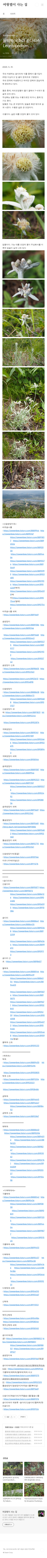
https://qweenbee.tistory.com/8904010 (21, 1291)
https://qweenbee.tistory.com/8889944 (21, 530)
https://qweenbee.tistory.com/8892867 (21, 1116)
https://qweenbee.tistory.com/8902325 (24, 1382)
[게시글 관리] (14, 1417)
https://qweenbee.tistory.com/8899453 (21, 1247)
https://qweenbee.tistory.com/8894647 (21, 1103)
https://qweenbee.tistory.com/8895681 (21, 823)
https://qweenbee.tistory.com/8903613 (20, 678)
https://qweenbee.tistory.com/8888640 (21, 1130)
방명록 (12, 14)
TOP (42, 1550)
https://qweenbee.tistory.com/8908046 (21, 1321)
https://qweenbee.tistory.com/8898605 (21, 668)
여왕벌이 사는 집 (15, 4)
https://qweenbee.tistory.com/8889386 (21, 625)
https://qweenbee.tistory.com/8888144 (21, 971)
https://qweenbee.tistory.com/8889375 (21, 1375)
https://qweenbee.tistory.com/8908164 (21, 759)
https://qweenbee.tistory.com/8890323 (21, 779)
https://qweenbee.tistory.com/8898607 (24, 961)
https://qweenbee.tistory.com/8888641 (21, 921)
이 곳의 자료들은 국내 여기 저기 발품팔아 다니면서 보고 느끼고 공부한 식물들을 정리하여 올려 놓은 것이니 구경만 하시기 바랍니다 (18, 1517)
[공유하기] (11, 1417)
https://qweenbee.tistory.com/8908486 (21, 1089)
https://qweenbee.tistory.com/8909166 (21, 857)
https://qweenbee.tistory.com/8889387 (21, 769)
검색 (37, 5)
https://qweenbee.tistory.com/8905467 (21, 1295)
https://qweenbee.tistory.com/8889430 (21, 1062)
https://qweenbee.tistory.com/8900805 (21, 1072)
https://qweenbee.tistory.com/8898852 (24, 1338)
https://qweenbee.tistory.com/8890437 (21, 1257)
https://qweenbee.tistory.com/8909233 (21, 1045)
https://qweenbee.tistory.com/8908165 (21, 1328)
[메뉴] (42, 4)
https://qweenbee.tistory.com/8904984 (21, 1318)
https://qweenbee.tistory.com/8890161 (20, 732)
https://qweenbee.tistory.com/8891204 (21, 1079)
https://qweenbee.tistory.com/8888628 (21, 692)
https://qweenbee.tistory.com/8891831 (22, 712)
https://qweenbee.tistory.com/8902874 (21, 722)
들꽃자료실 (9, 1427)
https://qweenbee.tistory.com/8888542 (21, 1197)
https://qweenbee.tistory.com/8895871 (21, 887)
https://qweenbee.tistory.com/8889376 (21, 1399)
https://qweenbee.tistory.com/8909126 (25, 1369)
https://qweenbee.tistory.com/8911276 (20, 864)
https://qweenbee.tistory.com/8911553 (21, 1305)
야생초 (17, 1427)
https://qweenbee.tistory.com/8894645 (21, 1099)
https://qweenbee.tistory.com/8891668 (21, 635)
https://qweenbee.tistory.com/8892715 (21, 843)
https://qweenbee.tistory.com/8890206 (22, 1133)
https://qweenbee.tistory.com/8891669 (21, 615)
